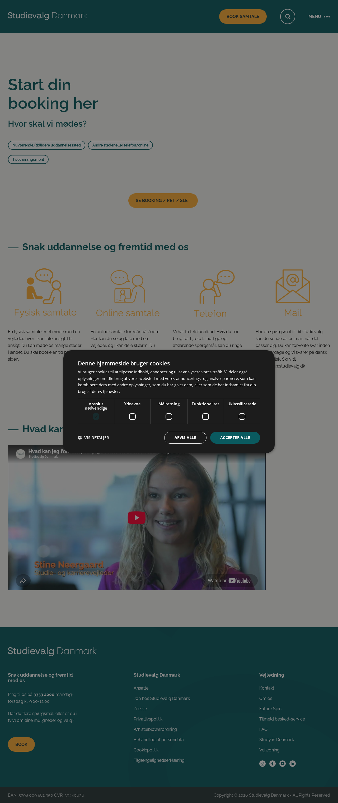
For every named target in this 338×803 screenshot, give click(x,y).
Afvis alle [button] (185, 437)
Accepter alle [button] (235, 437)
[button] (93, 437)
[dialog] (169, 401)
